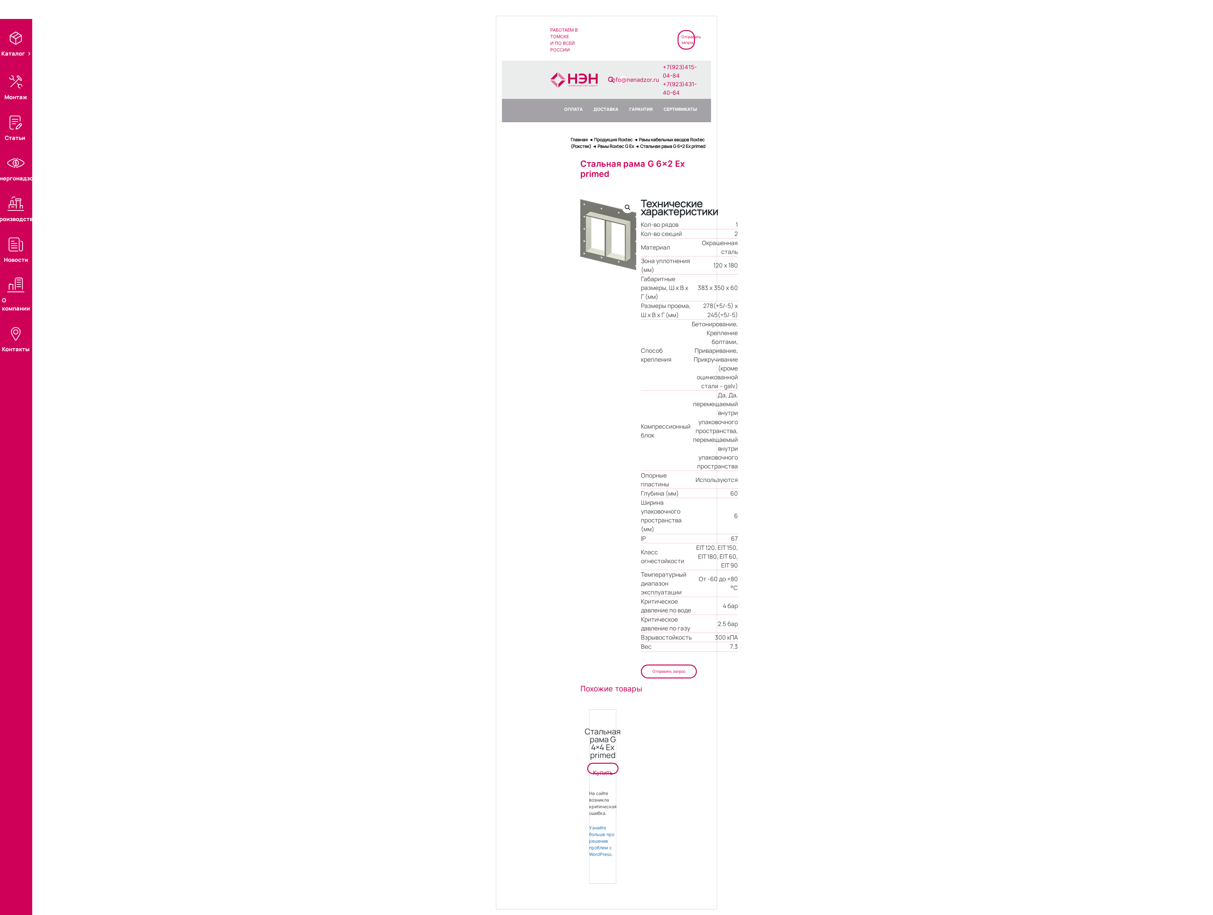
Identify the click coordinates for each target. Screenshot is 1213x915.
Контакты (16, 349)
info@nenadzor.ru (635, 79)
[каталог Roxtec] (600, 39)
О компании (16, 304)
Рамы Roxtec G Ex (616, 146)
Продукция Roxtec (613, 139)
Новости (16, 259)
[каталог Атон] (622, 39)
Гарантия (641, 109)
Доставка (606, 109)
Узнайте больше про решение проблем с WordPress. (601, 841)
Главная (579, 139)
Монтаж (15, 97)
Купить (603, 771)
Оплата (573, 109)
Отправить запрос (669, 671)
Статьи (15, 137)
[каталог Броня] (645, 39)
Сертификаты (680, 109)
